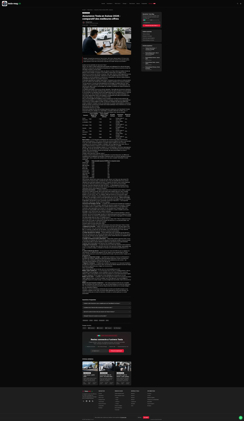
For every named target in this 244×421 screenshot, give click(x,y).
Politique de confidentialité (153, 399)
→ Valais (116, 397)
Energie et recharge (147, 36)
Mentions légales (151, 397)
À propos (149, 393)
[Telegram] (89, 401)
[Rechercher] (237, 3)
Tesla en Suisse (146, 34)
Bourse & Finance (102, 403)
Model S (133, 393)
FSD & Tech (117, 3)
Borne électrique (118, 407)
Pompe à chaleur (118, 405)
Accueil (103, 3)
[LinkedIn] (86, 401)
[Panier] (240, 3)
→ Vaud (116, 399)
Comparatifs (144, 3)
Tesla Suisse (132, 3)
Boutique (152, 3)
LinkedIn (101, 328)
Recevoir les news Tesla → (151, 25)
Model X (133, 397)
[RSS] (93, 401)
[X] (83, 401)
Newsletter (149, 401)
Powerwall (117, 409)
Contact (149, 395)
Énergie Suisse (102, 399)
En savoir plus (123, 417)
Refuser (139, 417)
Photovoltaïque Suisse (119, 395)
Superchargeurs (150, 403)
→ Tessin (117, 403)
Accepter (146, 417)
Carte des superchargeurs (149, 38)
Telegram (109, 328)
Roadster (133, 403)
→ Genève (117, 401)
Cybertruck (133, 401)
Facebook (92, 328)
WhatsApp (118, 328)
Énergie (124, 3)
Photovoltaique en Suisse (148, 40)
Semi (132, 405)
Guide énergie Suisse (119, 393)
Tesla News (109, 3)
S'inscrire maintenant (116, 350)
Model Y (133, 399)
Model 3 (133, 395)
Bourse (138, 3)
